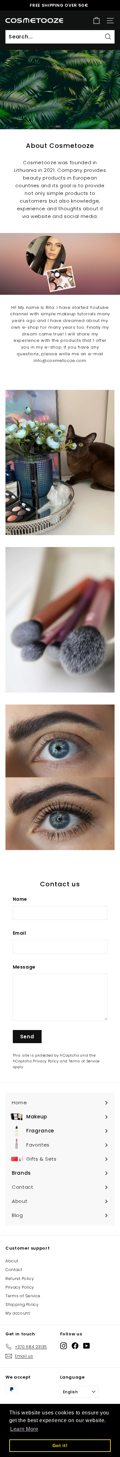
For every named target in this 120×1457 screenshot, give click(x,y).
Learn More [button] (24, 1429)
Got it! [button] (60, 1445)
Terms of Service (84, 1061)
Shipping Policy (22, 1304)
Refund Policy (19, 1278)
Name (20, 899)
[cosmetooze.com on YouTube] (86, 1345)
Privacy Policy (46, 1061)
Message (24, 967)
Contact (13, 1269)
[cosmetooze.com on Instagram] (63, 1345)
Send (27, 1036)
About (11, 1261)
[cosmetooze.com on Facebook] (75, 1345)
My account (17, 1313)
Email (19, 933)
